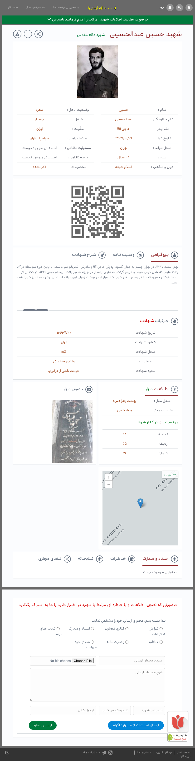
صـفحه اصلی (183, 753)
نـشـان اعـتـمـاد (91, 753)
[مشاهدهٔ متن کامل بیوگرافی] (19, 267)
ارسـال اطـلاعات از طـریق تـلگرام (136, 725)
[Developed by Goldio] (7, 753)
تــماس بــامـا (144, 753)
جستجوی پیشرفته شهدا (66, 7)
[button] (179, 7)
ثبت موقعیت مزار (35, 7)
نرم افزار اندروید (164, 753)
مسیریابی (170, 474)
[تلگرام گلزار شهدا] (104, 753)
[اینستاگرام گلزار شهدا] (110, 753)
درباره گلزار (185, 757)
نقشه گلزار (12, 7)
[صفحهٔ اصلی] (189, 7)
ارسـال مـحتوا (43, 725)
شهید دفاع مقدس (91, 35)
